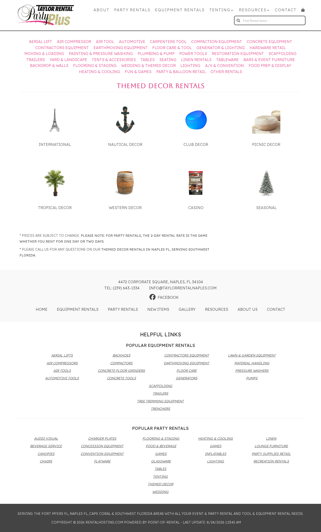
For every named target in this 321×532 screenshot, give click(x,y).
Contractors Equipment (62, 47)
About (102, 10)
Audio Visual (46, 438)
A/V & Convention (224, 65)
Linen (271, 438)
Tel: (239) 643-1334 (122, 288)
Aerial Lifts (62, 355)
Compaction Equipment (216, 41)
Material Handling (251, 363)
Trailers (35, 59)
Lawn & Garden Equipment (252, 355)
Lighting (190, 65)
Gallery (187, 309)
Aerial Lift (40, 41)
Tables (148, 59)
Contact (286, 10)
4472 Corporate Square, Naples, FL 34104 (160, 282)
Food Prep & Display (270, 65)
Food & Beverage (161, 446)
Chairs (46, 461)
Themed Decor (160, 484)
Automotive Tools (62, 378)
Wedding (160, 492)
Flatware (102, 461)
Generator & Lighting (220, 47)
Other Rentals (226, 71)
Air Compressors (62, 363)
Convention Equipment (102, 454)
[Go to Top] (312, 523)
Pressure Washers (252, 371)
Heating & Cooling (99, 71)
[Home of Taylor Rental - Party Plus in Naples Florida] (46, 15)
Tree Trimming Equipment (160, 401)
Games (161, 454)
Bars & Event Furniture (269, 59)
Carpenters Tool (168, 41)
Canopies (46, 454)
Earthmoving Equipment (121, 47)
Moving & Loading (44, 53)
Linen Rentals (196, 59)
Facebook (168, 297)
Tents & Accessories (114, 59)
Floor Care (186, 371)
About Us (248, 309)
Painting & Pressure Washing (101, 53)
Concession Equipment (102, 446)
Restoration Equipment (238, 53)
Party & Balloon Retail (181, 71)
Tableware (227, 59)
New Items (158, 309)
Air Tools (62, 371)
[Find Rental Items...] (239, 20)
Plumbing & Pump (156, 53)
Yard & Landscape (68, 59)
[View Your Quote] (303, 10)
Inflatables (215, 454)
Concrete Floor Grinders (121, 371)
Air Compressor (74, 41)
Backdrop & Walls (49, 65)
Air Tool (105, 41)
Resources (216, 309)
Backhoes (121, 355)
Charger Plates (102, 438)
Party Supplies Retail (271, 454)
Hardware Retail (268, 47)
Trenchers (160, 409)
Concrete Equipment (269, 41)
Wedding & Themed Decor (148, 65)
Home (41, 309)
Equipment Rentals (180, 10)
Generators (186, 378)
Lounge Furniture (271, 446)
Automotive (132, 41)
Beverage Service (46, 446)
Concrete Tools (121, 378)
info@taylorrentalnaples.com (183, 288)
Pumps (252, 378)
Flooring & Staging (95, 65)
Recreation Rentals (271, 461)
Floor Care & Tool (172, 47)
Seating (167, 59)
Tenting (160, 476)
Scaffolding (283, 53)
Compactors (121, 363)
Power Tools (193, 53)
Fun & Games (138, 71)
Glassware (161, 461)
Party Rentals (132, 10)
